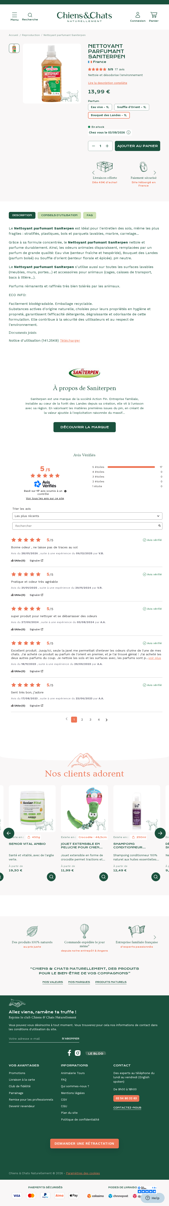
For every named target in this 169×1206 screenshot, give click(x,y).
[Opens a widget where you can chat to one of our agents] (152, 1198)
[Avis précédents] (66, 719)
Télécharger (70, 340)
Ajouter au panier (137, 146)
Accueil (13, 35)
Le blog (95, 1053)
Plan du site (69, 1112)
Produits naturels (111, 982)
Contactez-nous (127, 1107)
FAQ (63, 1079)
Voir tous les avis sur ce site (45, 498)
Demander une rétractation (84, 1143)
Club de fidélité (20, 1086)
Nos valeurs (52, 982)
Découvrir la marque (84, 427)
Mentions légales (73, 1093)
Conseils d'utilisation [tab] (59, 215)
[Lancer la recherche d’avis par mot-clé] (159, 526)
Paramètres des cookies (83, 1173)
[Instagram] (77, 1053)
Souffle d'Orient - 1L (131, 107)
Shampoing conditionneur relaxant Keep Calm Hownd (132, 845)
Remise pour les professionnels (31, 1099)
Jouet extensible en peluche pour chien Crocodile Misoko (80, 845)
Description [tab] (22, 215)
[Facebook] (69, 1053)
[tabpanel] (84, 284)
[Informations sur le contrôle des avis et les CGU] (65, 491)
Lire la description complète (107, 83)
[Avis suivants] (106, 720)
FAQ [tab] (90, 215)
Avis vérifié (154, 540)
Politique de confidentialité (80, 1119)
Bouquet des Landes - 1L (109, 115)
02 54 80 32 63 (126, 1098)
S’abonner (70, 1038)
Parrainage (16, 1093)
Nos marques (79, 982)
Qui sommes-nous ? (75, 1086)
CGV (64, 1099)
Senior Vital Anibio (27, 843)
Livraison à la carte (22, 1079)
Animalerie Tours (73, 1073)
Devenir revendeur (22, 1106)
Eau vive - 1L (100, 107)
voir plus (155, 658)
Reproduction (31, 35)
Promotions (17, 1073)
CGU (64, 1106)
